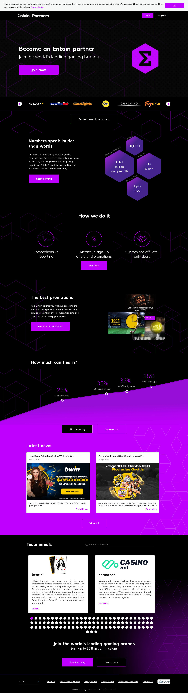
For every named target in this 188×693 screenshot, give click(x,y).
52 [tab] (118, 622)
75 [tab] (89, 627)
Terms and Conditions (128, 681)
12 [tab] (77, 618)
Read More (82, 509)
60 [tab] (151, 622)
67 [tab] (56, 627)
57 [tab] (139, 622)
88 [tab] (143, 627)
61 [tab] (31, 627)
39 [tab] (64, 622)
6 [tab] (52, 618)
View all (94, 523)
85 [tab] (131, 627)
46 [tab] (93, 622)
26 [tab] (135, 618)
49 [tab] (106, 622)
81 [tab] (114, 627)
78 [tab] (102, 627)
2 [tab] (36, 618)
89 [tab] (147, 627)
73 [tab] (81, 627)
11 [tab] (73, 618)
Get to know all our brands (94, 119)
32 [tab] (36, 622)
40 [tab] (69, 622)
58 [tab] (143, 622)
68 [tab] (60, 627)
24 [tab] (126, 618)
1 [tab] (31, 618)
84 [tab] (126, 627)
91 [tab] (87, 631)
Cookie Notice (38, 7)
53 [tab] (122, 622)
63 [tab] (40, 627)
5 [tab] (48, 618)
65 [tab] (48, 627)
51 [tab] (114, 622)
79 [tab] (106, 627)
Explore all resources (50, 326)
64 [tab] (44, 627)
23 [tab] (122, 618)
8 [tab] (60, 618)
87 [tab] (139, 627)
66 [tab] (52, 627)
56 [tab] (135, 622)
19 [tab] (106, 618)
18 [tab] (102, 618)
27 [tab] (139, 618)
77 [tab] (97, 627)
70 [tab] (69, 627)
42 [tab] (77, 622)
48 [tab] (102, 622)
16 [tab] (93, 618)
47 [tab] (97, 622)
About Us (51, 681)
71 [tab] (73, 627)
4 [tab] (44, 618)
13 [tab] (81, 618)
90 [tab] (151, 627)
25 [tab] (131, 618)
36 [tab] (52, 622)
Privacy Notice (90, 681)
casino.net (103, 603)
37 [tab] (56, 622)
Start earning (44, 178)
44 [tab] (85, 622)
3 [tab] (40, 618)
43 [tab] (81, 622)
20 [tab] (110, 618)
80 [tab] (110, 627)
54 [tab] (126, 622)
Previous (21, 105)
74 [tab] (85, 627)
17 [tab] (97, 618)
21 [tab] (114, 618)
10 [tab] (69, 618)
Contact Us (148, 681)
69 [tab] (64, 627)
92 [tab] (91, 631)
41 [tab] (73, 622)
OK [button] (174, 5)
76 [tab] (93, 627)
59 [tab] (147, 622)
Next (169, 105)
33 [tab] (40, 622)
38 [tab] (60, 622)
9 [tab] (64, 618)
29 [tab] (147, 618)
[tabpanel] (58, 584)
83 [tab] (122, 627)
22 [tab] (118, 618)
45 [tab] (89, 622)
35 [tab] (48, 622)
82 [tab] (118, 627)
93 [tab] (95, 631)
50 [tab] (110, 622)
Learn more (111, 429)
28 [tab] (143, 618)
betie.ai (35, 608)
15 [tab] (89, 618)
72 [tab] (77, 627)
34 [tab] (44, 622)
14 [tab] (85, 618)
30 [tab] (151, 618)
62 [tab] (36, 627)
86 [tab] (135, 627)
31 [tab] (31, 622)
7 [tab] (56, 618)
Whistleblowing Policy (70, 681)
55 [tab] (131, 622)
